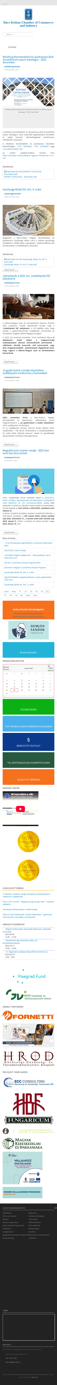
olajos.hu (34, 1377)
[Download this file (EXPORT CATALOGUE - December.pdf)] (28, 172)
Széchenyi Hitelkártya (36, 1216)
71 (20, 591)
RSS (20, 40)
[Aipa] (28, 1036)
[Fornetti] (28, 1016)
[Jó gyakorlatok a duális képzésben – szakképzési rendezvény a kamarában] (28, 401)
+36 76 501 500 (11, 1358)
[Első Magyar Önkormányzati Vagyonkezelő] (28, 1132)
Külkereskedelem (34, 1222)
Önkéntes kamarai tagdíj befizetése (28, 616)
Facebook (5, 40)
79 (16, 595)
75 (42, 591)
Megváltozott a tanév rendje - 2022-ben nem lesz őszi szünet (26, 452)
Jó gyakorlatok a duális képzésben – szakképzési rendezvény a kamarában (25, 372)
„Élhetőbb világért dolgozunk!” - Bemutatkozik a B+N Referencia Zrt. (27, 556)
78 (11, 595)
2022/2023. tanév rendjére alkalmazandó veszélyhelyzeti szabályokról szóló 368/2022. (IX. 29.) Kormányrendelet (28, 500)
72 (26, 591)
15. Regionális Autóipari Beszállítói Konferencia (26, 952)
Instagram (15, 40)
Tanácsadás (32, 1219)
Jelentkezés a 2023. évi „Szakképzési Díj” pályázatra (27, 277)
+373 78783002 (24, 146)
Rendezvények (33, 1228)
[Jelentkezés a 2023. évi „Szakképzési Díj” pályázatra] (28, 306)
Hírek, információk (9, 1216)
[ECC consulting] (28, 1083)
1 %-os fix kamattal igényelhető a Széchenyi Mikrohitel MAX (28, 544)
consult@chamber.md (12, 149)
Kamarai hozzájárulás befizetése (28, 613)
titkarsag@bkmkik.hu (13, 1362)
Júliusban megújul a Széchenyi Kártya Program (25, 567)
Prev (14, 591)
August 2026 (28, 668)
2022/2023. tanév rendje (15, 550)
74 (36, 591)
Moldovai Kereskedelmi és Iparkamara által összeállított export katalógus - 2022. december (28, 59)
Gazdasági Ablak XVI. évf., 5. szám (19, 584)
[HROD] (28, 1059)
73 (31, 591)
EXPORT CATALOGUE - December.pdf (20, 177)
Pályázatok (32, 1213)
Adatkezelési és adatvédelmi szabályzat (39, 1236)
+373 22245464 (41, 146)
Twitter (10, 40)
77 (5, 595)
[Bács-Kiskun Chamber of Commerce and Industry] (28, 12)
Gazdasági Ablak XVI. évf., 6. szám (19, 572)
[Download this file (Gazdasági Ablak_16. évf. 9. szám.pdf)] (28, 260)
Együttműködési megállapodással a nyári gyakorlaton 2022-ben (28, 578)
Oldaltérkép (7, 1213)
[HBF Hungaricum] (28, 1109)
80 (22, 595)
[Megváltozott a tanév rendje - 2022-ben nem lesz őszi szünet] (28, 481)
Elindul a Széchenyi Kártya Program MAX (22, 562)
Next (28, 595)
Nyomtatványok (8, 1238)
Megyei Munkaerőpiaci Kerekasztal (15, 1235)
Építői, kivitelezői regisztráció (13, 1225)
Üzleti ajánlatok (34, 1225)
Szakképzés (7, 1228)
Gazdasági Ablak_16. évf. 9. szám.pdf (20, 264)
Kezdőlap (31, 1232)
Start (6, 591)
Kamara (5, 1219)
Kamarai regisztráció (10, 1222)
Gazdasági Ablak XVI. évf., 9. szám (22, 189)
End (35, 595)
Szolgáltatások (8, 1232)
